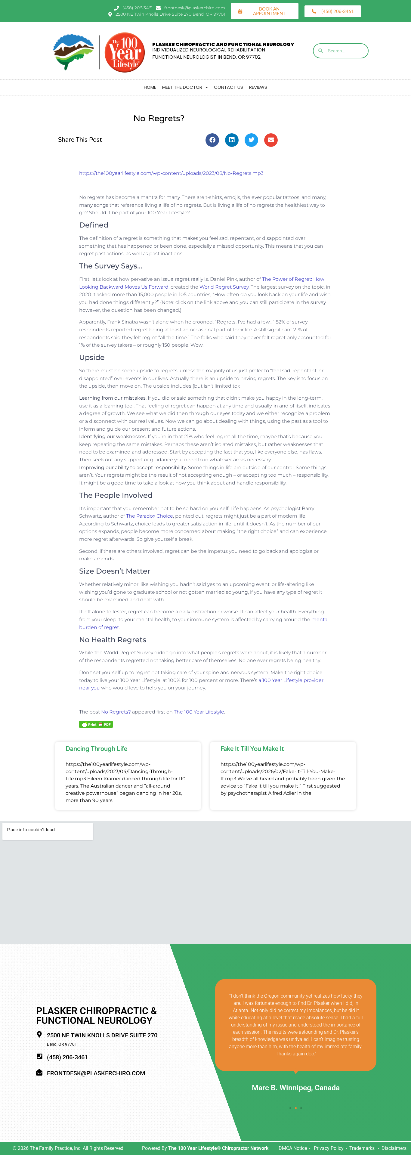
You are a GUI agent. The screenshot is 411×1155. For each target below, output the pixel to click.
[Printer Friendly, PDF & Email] (96, 724)
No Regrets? (116, 712)
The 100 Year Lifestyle (199, 712)
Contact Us (228, 87)
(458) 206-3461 (67, 1057)
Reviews (258, 87)
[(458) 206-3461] (39, 1056)
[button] (212, 140)
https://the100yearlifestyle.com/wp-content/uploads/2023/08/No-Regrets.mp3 (171, 173)
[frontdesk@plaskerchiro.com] (39, 1072)
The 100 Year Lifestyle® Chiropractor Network (218, 1148)
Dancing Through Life (96, 749)
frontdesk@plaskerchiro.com (96, 1073)
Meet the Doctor (182, 87)
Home (150, 87)
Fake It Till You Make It (252, 749)
